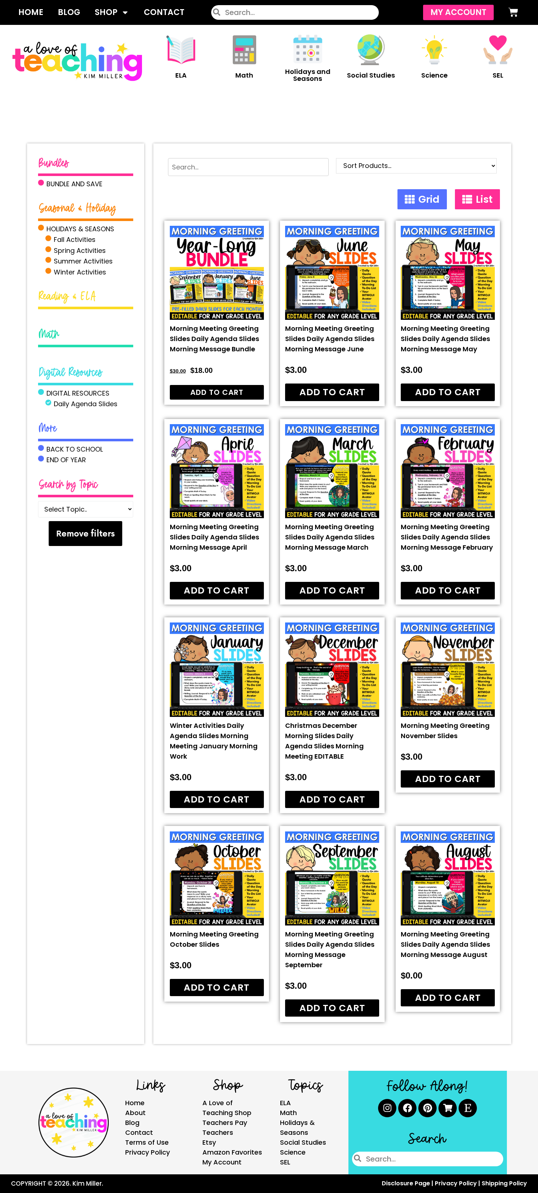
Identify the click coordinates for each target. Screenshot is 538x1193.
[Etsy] (468, 1108)
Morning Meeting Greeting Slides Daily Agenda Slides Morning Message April (214, 537)
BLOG (69, 12)
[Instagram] (387, 1108)
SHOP (106, 12)
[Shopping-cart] (447, 1108)
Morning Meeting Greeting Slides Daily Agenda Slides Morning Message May (445, 339)
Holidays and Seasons (307, 75)
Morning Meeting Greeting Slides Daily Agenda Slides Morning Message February (447, 537)
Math (244, 75)
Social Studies (371, 75)
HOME (30, 12)
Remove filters (85, 533)
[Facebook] (407, 1108)
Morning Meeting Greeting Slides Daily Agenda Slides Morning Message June (329, 339)
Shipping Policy (504, 1183)
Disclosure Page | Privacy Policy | (432, 1183)
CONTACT (164, 12)
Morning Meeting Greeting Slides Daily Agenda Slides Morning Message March (329, 537)
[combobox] (295, 12)
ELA (181, 75)
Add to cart (216, 392)
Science (434, 75)
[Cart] (513, 12)
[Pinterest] (427, 1108)
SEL (498, 75)
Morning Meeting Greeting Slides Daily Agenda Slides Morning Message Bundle (214, 339)
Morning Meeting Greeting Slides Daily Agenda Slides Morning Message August (445, 944)
